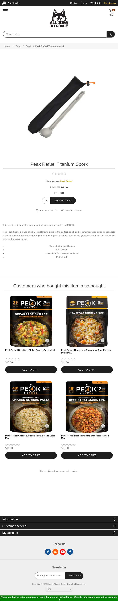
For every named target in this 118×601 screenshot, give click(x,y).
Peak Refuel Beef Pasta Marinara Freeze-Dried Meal (85, 437)
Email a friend (74, 210)
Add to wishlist (48, 210)
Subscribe (74, 576)
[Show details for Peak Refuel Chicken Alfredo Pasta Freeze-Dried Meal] (31, 407)
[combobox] (54, 34)
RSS (55, 552)
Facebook (48, 552)
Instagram (70, 552)
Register (74, 3)
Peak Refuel (66, 181)
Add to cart (63, 200)
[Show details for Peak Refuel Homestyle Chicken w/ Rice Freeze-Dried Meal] (87, 321)
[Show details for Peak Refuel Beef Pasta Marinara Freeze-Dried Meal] (87, 407)
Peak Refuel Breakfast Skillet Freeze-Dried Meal (30, 350)
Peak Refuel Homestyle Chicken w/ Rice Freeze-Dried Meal (86, 351)
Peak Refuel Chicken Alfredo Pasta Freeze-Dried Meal (30, 437)
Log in (84, 3)
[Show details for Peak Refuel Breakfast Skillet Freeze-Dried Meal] (31, 321)
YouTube (63, 552)
